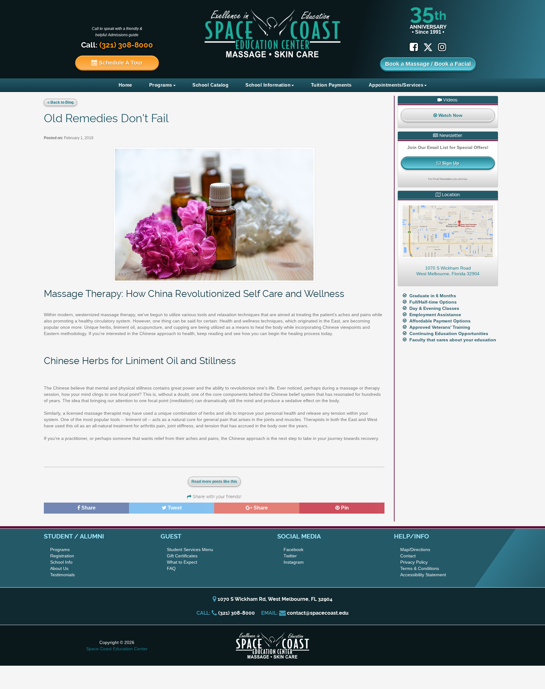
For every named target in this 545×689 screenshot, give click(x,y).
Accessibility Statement (423, 574)
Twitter (290, 555)
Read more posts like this (214, 481)
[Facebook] (414, 47)
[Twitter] (430, 47)
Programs (160, 85)
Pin (344, 507)
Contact (408, 555)
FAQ (171, 568)
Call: (117, 45)
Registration (62, 555)
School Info (61, 562)
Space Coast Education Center (117, 648)
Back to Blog (61, 102)
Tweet (174, 507)
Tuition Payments (331, 85)
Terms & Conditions (419, 568)
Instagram (294, 562)
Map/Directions (415, 549)
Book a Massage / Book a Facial (428, 64)
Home (125, 85)
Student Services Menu (190, 549)
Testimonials (62, 574)
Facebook (293, 549)
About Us (59, 568)
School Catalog (210, 85)
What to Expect (182, 562)
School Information (267, 85)
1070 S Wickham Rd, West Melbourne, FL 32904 (274, 599)
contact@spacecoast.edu (318, 613)
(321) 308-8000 (236, 613)
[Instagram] (442, 47)
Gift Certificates (182, 555)
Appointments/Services (396, 85)
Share (88, 507)
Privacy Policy (414, 562)
